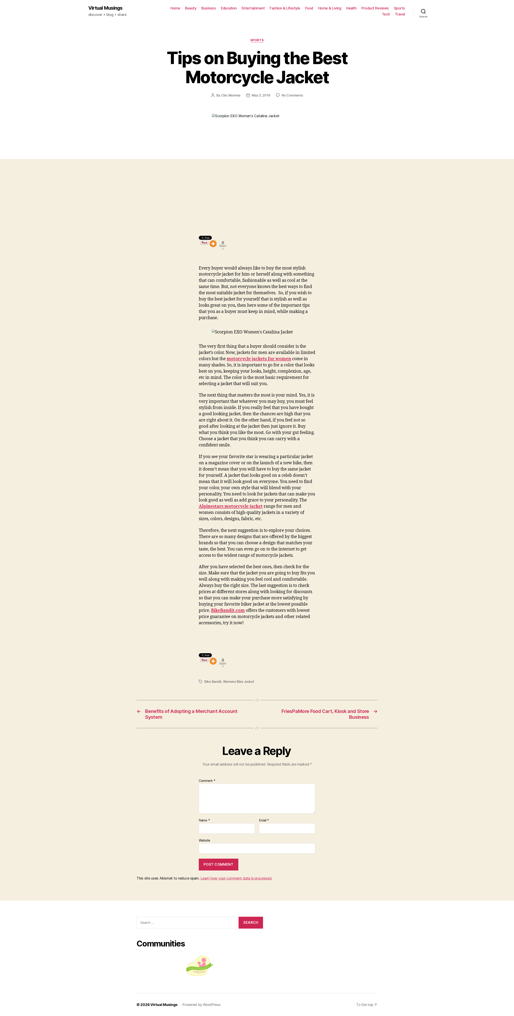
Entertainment (253, 8)
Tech (386, 14)
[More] (213, 243)
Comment (207, 781)
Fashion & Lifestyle (285, 8)
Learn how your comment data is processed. (236, 878)
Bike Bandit (212, 682)
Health (351, 8)
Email (264, 820)
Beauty (190, 8)
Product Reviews (375, 8)
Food (309, 8)
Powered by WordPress (201, 1005)
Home (175, 8)
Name (204, 820)
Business (208, 8)
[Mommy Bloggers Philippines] (200, 966)
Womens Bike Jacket (238, 682)
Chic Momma (230, 95)
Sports (399, 8)
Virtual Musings (105, 8)
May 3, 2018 (261, 95)
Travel (400, 14)
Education (229, 8)
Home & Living (329, 8)
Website (204, 840)
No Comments (292, 95)
